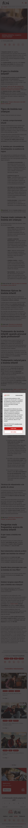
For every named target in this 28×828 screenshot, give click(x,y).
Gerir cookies (13, 431)
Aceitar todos (13, 428)
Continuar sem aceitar (19, 395)
